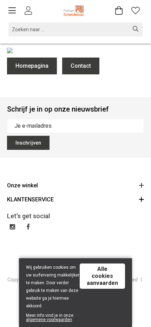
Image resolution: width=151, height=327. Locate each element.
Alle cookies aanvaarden (102, 276)
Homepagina (31, 65)
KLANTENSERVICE (30, 199)
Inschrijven (28, 143)
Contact (81, 65)
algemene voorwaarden (49, 319)
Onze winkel (22, 185)
